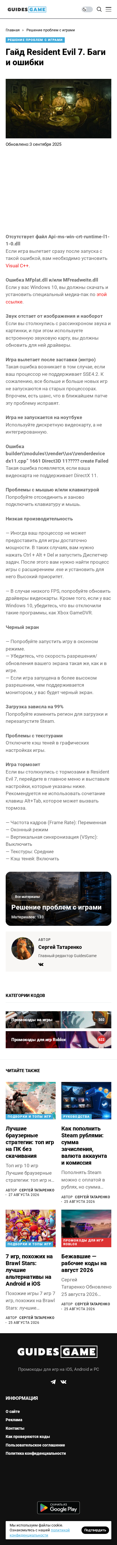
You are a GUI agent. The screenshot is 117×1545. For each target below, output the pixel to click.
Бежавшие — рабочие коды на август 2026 (84, 1263)
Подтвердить (95, 1530)
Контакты (15, 1428)
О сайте (13, 1411)
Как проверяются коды (28, 1436)
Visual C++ (17, 265)
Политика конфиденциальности (36, 1453)
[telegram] (53, 1382)
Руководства (76, 1117)
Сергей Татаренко (60, 947)
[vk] (63, 1382)
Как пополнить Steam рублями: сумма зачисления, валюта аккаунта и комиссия (84, 1145)
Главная (13, 30)
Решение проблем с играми (50, 30)
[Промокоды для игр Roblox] (58, 1039)
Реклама (14, 1419)
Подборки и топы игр (29, 1117)
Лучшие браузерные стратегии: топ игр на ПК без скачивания (30, 1142)
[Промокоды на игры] (58, 1019)
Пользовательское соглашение (35, 1445)
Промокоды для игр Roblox (83, 1242)
